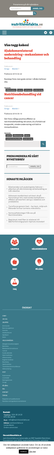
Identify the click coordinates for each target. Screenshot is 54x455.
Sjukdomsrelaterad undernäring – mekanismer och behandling (26, 54)
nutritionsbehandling (14, 139)
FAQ (3, 389)
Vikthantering (6, 369)
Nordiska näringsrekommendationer (14, 401)
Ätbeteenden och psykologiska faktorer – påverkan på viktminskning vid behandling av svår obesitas (27, 189)
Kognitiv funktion (7, 360)
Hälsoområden (7, 340)
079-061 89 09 (9, 417)
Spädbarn (5, 335)
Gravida (5, 330)
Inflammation (6, 357)
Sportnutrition (6, 364)
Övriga (6, 69)
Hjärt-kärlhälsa (7, 355)
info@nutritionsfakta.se (19, 419)
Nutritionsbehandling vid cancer (22, 96)
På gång (5, 385)
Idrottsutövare (7, 332)
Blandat (15, 69)
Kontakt (5, 392)
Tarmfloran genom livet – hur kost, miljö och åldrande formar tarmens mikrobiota (27, 207)
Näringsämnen (7, 380)
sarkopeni (28, 90)
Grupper (5, 322)
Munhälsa (5, 362)
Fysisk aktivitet (7, 353)
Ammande (5, 326)
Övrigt (4, 382)
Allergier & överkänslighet (10, 344)
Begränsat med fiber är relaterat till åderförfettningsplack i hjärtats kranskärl (26, 220)
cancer (8, 135)
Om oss (4, 319)
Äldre (4, 337)
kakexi (20, 90)
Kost (4, 372)
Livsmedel (5, 378)
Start (4, 316)
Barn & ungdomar (8, 328)
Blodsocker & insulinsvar (10, 348)
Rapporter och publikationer (11, 399)
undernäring (38, 90)
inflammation (11, 90)
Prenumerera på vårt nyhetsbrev (25, 4)
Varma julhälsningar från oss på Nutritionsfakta (22, 214)
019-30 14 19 (17, 414)
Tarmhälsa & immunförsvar (11, 366)
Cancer (4, 351)
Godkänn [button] (23, 451)
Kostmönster (6, 375)
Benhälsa (5, 346)
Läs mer (32, 451)
